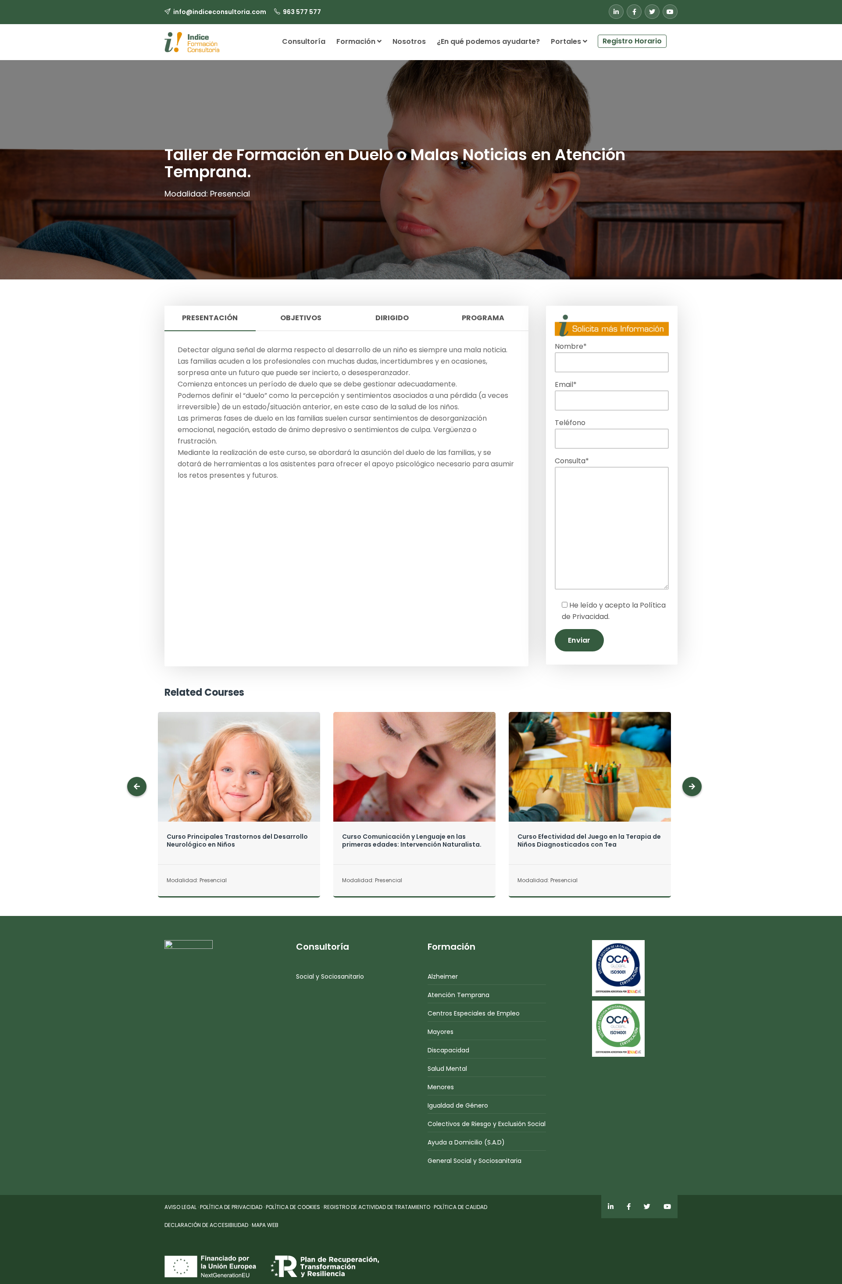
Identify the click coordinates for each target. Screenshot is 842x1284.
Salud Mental (447, 1068)
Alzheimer (443, 976)
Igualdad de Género (458, 1105)
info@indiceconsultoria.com (219, 11)
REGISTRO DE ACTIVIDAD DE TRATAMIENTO (377, 1207)
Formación (356, 41)
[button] (672, 37)
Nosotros (409, 41)
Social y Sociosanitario (330, 976)
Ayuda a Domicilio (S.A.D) (466, 1142)
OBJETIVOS (300, 318)
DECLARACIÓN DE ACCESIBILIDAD (206, 1225)
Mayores (440, 1031)
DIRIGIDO (392, 318)
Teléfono (570, 423)
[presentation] (136, 786)
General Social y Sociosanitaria (474, 1160)
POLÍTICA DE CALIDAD (460, 1207)
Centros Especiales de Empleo (474, 1013)
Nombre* (571, 346)
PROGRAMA (483, 318)
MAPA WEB (265, 1225)
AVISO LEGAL (180, 1207)
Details (239, 784)
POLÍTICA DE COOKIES (293, 1207)
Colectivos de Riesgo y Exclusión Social (487, 1123)
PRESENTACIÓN (210, 318)
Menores (441, 1087)
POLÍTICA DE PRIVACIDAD (231, 1207)
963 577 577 (302, 11)
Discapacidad (448, 1050)
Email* (566, 384)
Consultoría (303, 41)
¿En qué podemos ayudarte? (488, 41)
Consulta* (572, 461)
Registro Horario (632, 41)
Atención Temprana (458, 995)
